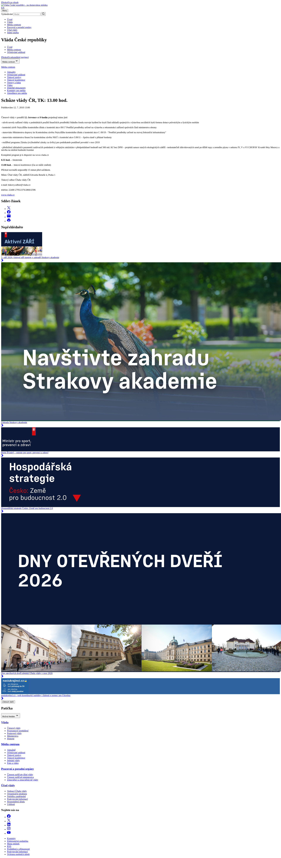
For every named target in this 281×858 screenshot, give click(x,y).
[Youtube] (9, 833)
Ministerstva (12, 736)
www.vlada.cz (7, 195)
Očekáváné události (16, 74)
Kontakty (11, 838)
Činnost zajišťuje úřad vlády (20, 774)
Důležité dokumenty (16, 88)
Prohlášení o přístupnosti (18, 849)
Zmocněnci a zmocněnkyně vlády (22, 780)
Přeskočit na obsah (9, 2)
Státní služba (13, 32)
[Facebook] (9, 817)
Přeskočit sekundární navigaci (15, 57)
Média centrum (14, 24)
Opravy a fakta (14, 82)
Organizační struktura (17, 793)
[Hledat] (43, 14)
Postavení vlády (14, 733)
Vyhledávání (7, 14)
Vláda (10, 22)
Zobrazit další (8, 702)
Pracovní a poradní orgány (19, 27)
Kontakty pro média (16, 90)
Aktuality (11, 72)
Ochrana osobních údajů (18, 854)
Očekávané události (16, 752)
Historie (10, 738)
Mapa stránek (13, 843)
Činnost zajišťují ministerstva (20, 777)
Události (11, 804)
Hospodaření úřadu (16, 801)
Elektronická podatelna (17, 841)
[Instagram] (9, 829)
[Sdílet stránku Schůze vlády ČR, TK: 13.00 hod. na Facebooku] (9, 213)
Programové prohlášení (17, 730)
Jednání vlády (13, 760)
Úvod (9, 19)
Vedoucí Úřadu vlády (17, 791)
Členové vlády (13, 728)
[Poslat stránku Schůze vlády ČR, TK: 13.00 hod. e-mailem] (9, 217)
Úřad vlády (12, 30)
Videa (9, 85)
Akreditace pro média (17, 93)
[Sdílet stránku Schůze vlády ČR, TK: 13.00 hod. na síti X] (9, 209)
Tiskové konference (16, 80)
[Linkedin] (9, 825)
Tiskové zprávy (14, 77)
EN (2, 7)
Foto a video (13, 763)
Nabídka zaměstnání (16, 796)
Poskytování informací (17, 799)
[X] (9, 821)
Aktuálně (11, 750)
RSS (9, 846)
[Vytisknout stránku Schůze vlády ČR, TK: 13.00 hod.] (9, 221)
